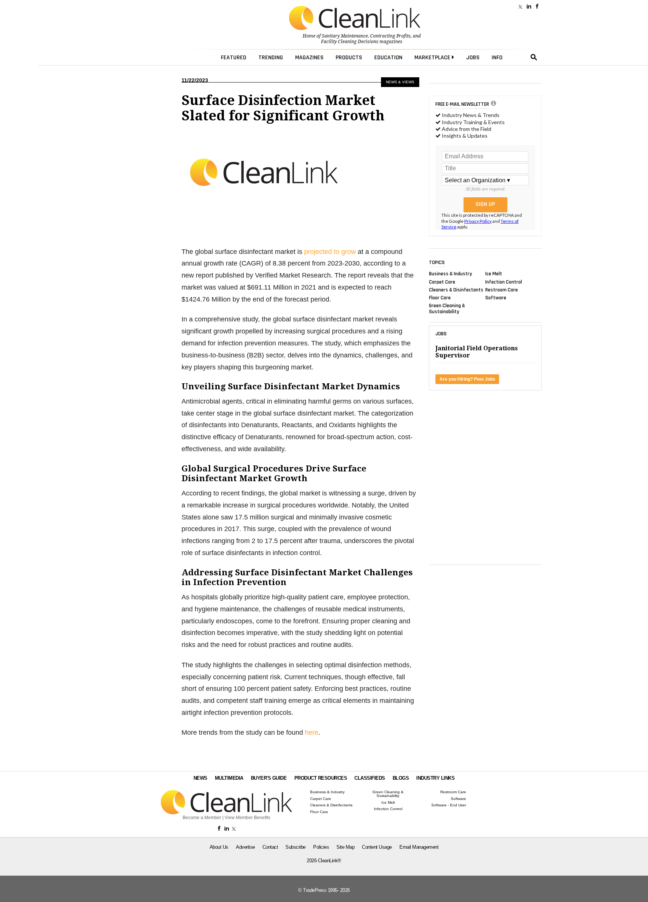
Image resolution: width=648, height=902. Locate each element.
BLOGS (401, 778)
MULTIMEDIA (229, 778)
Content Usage (377, 847)
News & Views (400, 82)
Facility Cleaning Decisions (349, 41)
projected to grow (330, 251)
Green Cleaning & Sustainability (447, 308)
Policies (321, 847)
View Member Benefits (247, 817)
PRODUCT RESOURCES (320, 778)
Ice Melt (493, 273)
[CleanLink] (354, 19)
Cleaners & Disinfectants (456, 289)
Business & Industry (450, 273)
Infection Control (503, 281)
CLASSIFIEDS (369, 778)
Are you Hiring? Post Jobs (467, 379)
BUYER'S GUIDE (269, 778)
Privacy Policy (478, 221)
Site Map (345, 847)
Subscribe (295, 847)
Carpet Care (442, 281)
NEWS (200, 778)
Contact (270, 847)
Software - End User (448, 805)
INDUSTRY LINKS (435, 778)
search (534, 57)
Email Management (418, 847)
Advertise (245, 847)
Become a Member (202, 817)
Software (495, 297)
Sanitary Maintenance (345, 36)
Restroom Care (501, 289)
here (311, 732)
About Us (219, 847)
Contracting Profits (390, 36)
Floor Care (440, 297)
